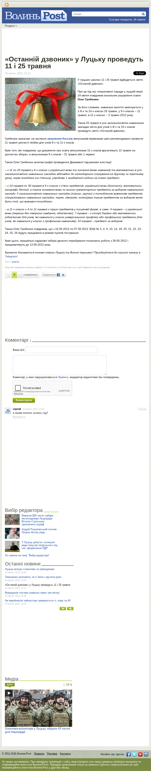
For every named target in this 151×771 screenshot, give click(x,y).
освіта (15, 261)
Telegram (11, 256)
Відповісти (19, 416)
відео (10, 684)
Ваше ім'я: (19, 349)
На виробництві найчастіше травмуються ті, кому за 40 (37, 600)
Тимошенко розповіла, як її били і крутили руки (33, 577)
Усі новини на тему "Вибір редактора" (27, 555)
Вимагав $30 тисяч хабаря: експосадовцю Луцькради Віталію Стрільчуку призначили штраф (38, 520)
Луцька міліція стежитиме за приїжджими (29, 569)
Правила (63, 377)
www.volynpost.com (82, 761)
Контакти (65, 753)
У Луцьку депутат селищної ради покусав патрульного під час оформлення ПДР (39, 545)
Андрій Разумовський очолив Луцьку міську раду (39, 531)
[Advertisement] (75, 41)
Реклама (52, 753)
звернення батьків (60, 138)
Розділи (11, 25)
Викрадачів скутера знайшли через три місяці (32, 592)
